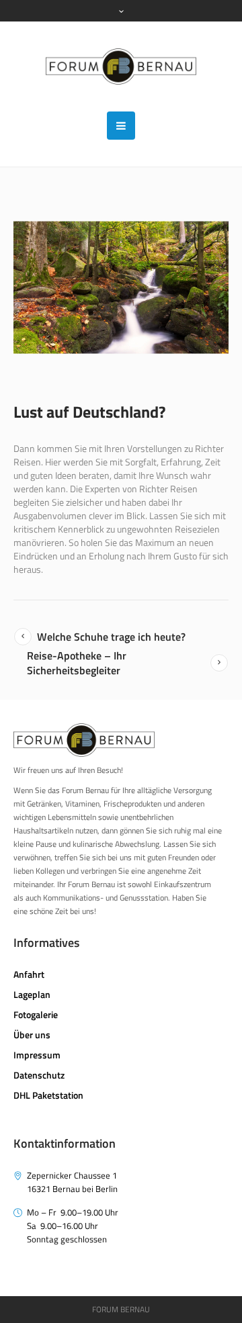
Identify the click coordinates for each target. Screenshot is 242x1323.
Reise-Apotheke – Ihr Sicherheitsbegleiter (76, 662)
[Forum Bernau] (121, 66)
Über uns (31, 1035)
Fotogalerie (35, 1014)
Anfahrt (28, 974)
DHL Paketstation (48, 1095)
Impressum (37, 1055)
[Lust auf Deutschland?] (121, 287)
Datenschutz (39, 1075)
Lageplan (31, 994)
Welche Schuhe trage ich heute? (111, 637)
